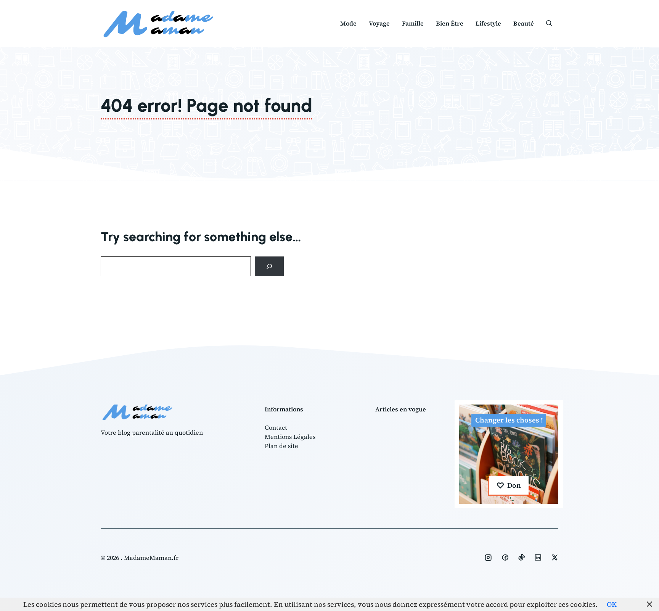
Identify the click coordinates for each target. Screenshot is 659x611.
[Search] (269, 266)
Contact (276, 427)
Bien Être (449, 23)
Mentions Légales (290, 436)
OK (612, 604)
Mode (348, 23)
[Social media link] (488, 557)
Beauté (523, 23)
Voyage (379, 23)
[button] (549, 23)
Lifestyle (488, 23)
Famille (413, 23)
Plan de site (281, 446)
